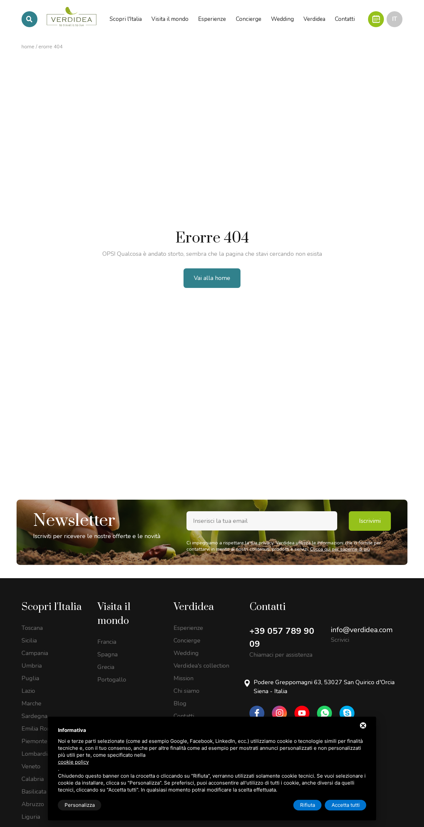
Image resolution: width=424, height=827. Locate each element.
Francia (106, 641)
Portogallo (111, 679)
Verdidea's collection (201, 665)
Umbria (32, 665)
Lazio (28, 691)
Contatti (184, 716)
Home (28, 46)
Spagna (107, 654)
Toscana (32, 628)
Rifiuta (307, 805)
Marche (31, 703)
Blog (180, 703)
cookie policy (73, 762)
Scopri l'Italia (52, 607)
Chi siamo (186, 691)
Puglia (30, 678)
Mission (183, 678)
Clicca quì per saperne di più (340, 549)
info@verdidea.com (362, 630)
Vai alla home (212, 278)
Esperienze (188, 628)
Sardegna (34, 716)
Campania (35, 653)
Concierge (187, 640)
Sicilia (29, 640)
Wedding (186, 653)
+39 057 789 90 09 (281, 637)
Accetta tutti (346, 805)
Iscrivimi (370, 521)
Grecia (105, 667)
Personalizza (80, 805)
